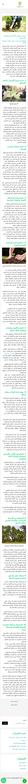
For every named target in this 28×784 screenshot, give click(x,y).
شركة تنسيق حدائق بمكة (19, 749)
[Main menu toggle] (3, 4)
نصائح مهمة (23, 768)
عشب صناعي (22, 765)
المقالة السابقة (14, 701)
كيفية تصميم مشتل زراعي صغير (17, 737)
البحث (24, 720)
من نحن (24, 740)
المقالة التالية (14, 705)
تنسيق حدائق (11, 41)
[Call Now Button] (25, 781)
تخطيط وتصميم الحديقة (19, 743)
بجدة (18, 112)
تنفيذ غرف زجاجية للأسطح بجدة (17, 746)
